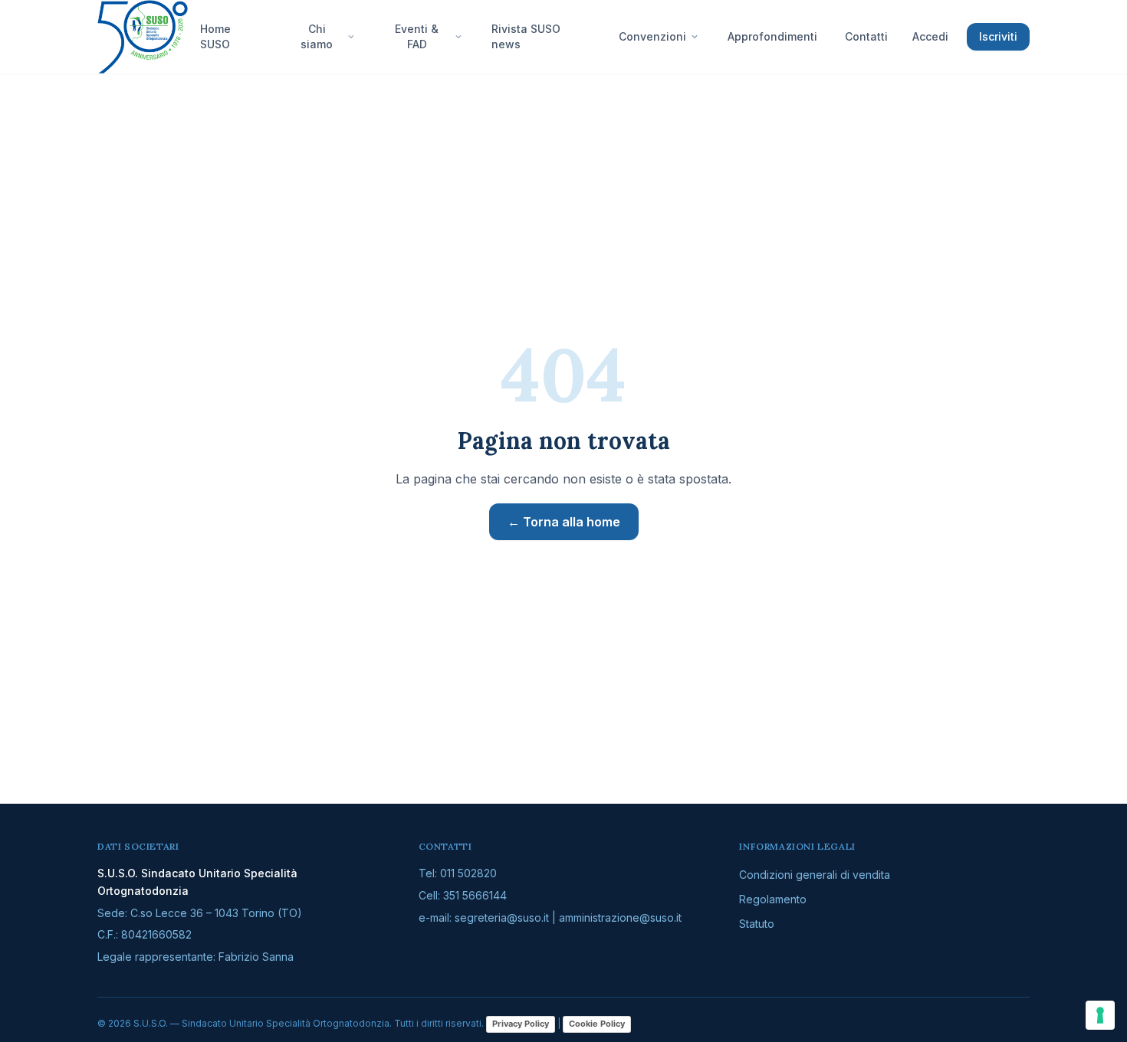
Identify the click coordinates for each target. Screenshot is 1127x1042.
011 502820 (468, 873)
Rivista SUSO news (525, 36)
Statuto (756, 923)
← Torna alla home (564, 521)
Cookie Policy (597, 1023)
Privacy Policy (520, 1023)
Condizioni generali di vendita (814, 874)
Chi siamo (317, 36)
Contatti (866, 36)
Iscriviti (998, 36)
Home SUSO (215, 36)
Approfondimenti (772, 36)
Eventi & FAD (417, 36)
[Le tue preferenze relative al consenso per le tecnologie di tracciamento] (1100, 1015)
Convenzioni (652, 36)
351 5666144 (475, 895)
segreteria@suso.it (502, 917)
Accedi (930, 36)
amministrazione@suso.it (620, 917)
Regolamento (773, 899)
